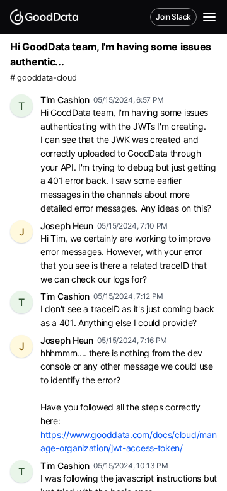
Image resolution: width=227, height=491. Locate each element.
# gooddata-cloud (43, 77)
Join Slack (173, 16)
